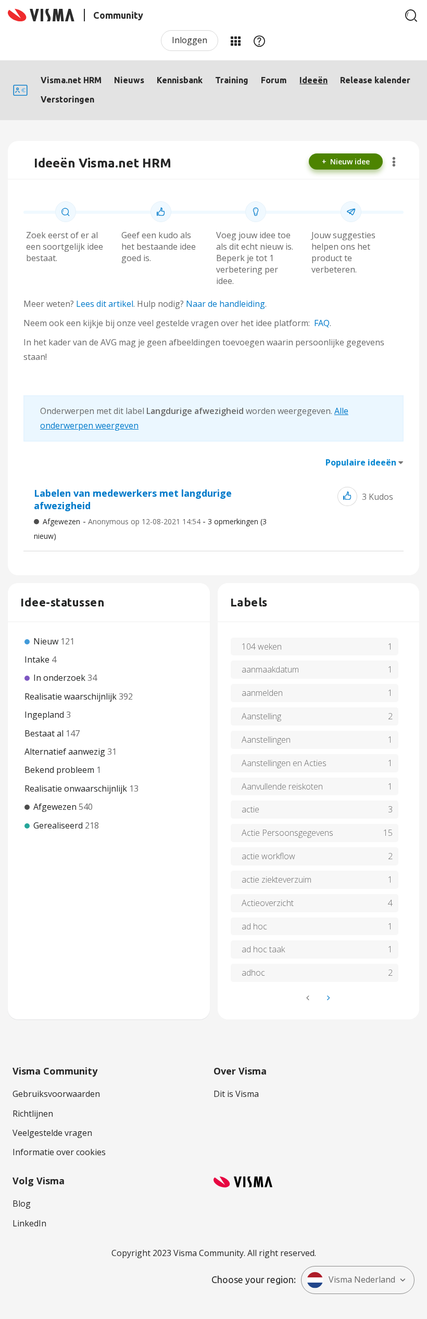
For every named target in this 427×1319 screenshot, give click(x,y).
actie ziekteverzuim (276, 879)
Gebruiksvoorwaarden (56, 1094)
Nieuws (129, 80)
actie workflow (268, 856)
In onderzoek (60, 677)
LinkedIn (29, 1223)
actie (250, 809)
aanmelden (262, 693)
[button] (347, 496)
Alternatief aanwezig (65, 751)
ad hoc (254, 926)
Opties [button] (394, 162)
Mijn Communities (235, 41)
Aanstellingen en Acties (284, 763)
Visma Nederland (362, 1279)
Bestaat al (45, 733)
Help (259, 41)
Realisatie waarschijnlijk (71, 696)
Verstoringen (67, 99)
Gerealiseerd (59, 825)
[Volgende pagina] (327, 997)
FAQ (322, 323)
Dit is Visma (236, 1094)
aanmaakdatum (270, 669)
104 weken (262, 646)
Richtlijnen (32, 1113)
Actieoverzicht (268, 903)
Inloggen (189, 40)
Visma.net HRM (71, 80)
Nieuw (46, 641)
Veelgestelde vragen (52, 1133)
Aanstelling (261, 716)
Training (231, 80)
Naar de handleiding (225, 303)
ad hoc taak (263, 949)
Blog (21, 1203)
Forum (274, 80)
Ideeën (313, 80)
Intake (38, 659)
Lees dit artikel (104, 303)
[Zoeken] (411, 15)
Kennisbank (180, 80)
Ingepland (45, 714)
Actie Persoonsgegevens (287, 832)
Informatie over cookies (59, 1152)
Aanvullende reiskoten (282, 786)
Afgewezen (61, 521)
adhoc (253, 972)
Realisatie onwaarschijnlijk (76, 788)
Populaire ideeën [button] (360, 462)
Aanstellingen (266, 739)
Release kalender (375, 80)
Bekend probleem (60, 769)
